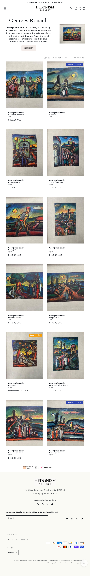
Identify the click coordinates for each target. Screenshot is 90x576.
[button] (5, 8)
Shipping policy (52, 563)
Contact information (66, 563)
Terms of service (78, 560)
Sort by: (47, 58)
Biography (28, 48)
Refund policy (53, 560)
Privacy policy (65, 560)
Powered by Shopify (40, 560)
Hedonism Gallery (26, 560)
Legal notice (80, 563)
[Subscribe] (45, 518)
